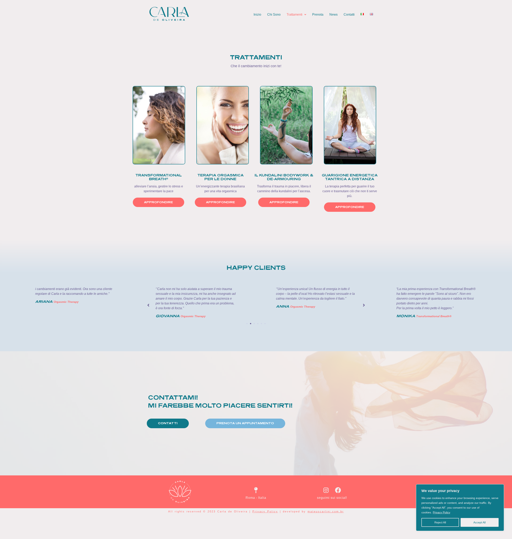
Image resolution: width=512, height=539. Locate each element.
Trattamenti (294, 14)
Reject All (440, 522)
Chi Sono (274, 14)
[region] (460, 507)
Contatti (349, 14)
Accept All (479, 522)
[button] (296, 14)
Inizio (257, 14)
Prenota (317, 14)
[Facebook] (338, 490)
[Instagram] (326, 490)
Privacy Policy (441, 512)
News (333, 14)
